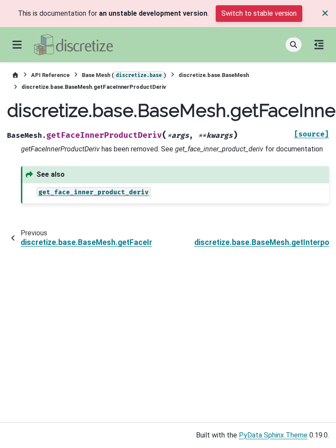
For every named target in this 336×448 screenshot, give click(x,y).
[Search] (293, 44)
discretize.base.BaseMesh (213, 75)
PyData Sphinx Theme (273, 435)
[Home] (15, 75)
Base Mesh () (124, 75)
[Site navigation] (17, 44)
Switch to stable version (259, 13)
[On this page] (319, 44)
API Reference (50, 75)
